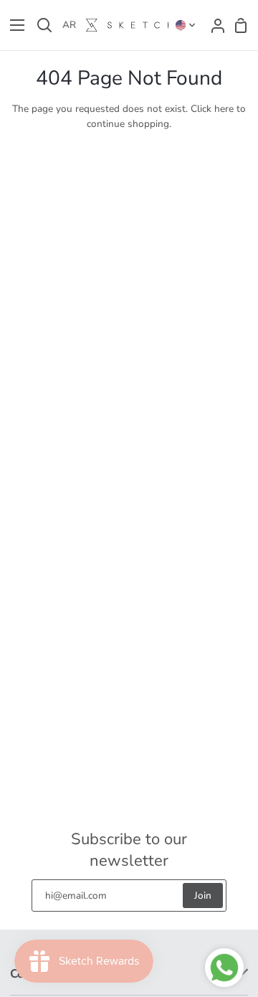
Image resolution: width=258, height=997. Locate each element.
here (224, 108)
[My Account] (213, 25)
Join (202, 895)
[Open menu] (13, 25)
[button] (185, 25)
